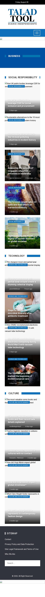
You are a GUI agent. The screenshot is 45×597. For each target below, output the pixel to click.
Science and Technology (18, 265)
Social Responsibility (16, 86)
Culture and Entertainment (19, 402)
